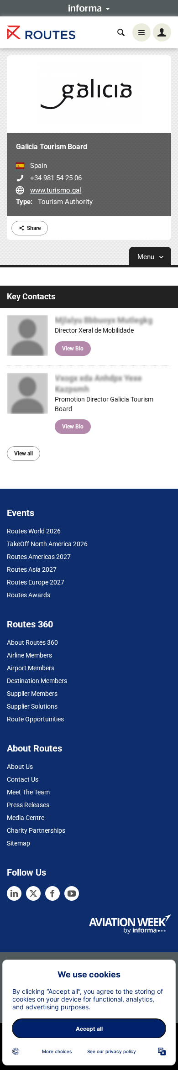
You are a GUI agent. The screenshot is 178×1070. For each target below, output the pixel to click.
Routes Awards (28, 595)
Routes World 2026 (34, 531)
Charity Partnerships (36, 830)
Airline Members (29, 655)
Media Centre (25, 817)
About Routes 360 (32, 642)
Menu (146, 257)
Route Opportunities (35, 719)
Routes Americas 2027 (39, 556)
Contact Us (22, 779)
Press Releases (28, 805)
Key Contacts (31, 296)
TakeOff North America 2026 (47, 544)
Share (34, 228)
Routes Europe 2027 (35, 582)
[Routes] (41, 33)
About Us (20, 766)
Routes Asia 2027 (32, 569)
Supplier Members (32, 693)
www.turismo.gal (55, 190)
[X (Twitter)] (33, 893)
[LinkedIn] (14, 893)
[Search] (121, 32)
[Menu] (141, 32)
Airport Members (30, 668)
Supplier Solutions (32, 706)
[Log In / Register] (162, 32)
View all (23, 453)
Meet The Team (28, 792)
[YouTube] (71, 893)
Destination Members (37, 680)
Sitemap (18, 843)
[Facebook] (52, 893)
